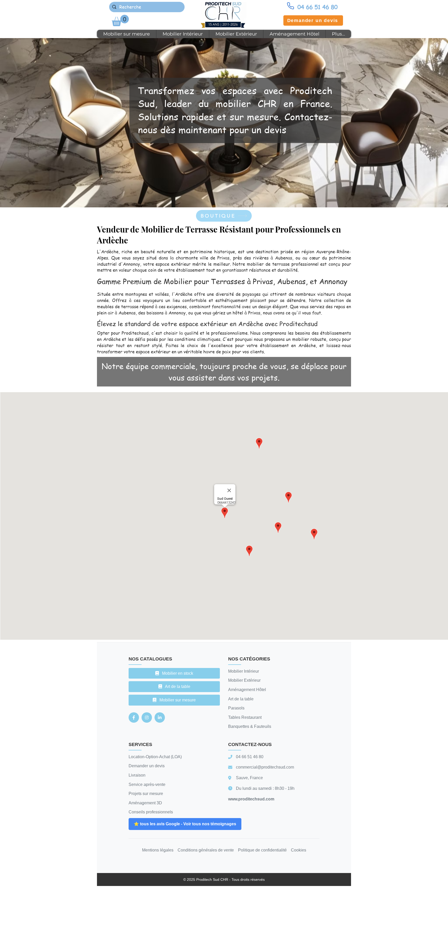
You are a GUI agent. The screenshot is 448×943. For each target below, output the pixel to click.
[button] (120, 20)
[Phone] (290, 6)
